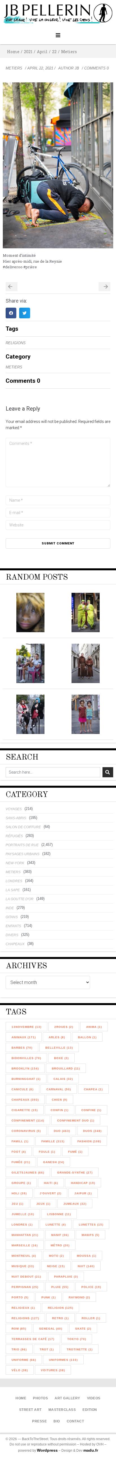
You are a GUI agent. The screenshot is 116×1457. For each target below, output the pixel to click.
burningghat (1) (26, 1078)
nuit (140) (86, 1266)
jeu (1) (17, 1203)
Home (13, 51)
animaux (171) (24, 1037)
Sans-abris (16, 818)
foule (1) (47, 1151)
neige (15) (56, 1266)
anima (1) (94, 1026)
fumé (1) (75, 1151)
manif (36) (60, 1235)
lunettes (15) (91, 1224)
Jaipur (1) (83, 1193)
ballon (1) (87, 1037)
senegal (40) (50, 1328)
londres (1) (22, 1224)
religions (16, 343)
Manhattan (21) (25, 1235)
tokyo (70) (76, 1339)
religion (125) (60, 1307)
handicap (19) (83, 1182)
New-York (15, 863)
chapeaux (15, 944)
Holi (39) (19, 1193)
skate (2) (83, 1328)
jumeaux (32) (74, 1203)
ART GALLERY (67, 1398)
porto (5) (20, 1297)
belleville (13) (59, 1047)
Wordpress (47, 1450)
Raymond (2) (79, 1297)
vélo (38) (20, 1370)
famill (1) (20, 1141)
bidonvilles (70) (26, 1058)
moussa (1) (86, 1255)
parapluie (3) (66, 1276)
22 (54, 51)
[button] (58, 35)
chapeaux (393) (25, 1099)
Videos (94, 1398)
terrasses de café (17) (33, 1339)
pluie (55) (59, 1287)
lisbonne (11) (59, 1214)
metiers (69, 51)
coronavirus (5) (26, 1130)
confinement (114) (28, 1120)
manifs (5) (90, 1235)
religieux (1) (23, 1307)
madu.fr (90, 1450)
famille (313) (52, 1141)
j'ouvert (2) (50, 1193)
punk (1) (48, 1297)
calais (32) (63, 1078)
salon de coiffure (23, 827)
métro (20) (60, 1245)
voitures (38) (53, 1370)
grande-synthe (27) (75, 1172)
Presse (39, 1421)
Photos (40, 1398)
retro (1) (60, 1318)
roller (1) (91, 1318)
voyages (14, 809)
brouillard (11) (66, 1068)
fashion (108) (89, 1141)
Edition (89, 1410)
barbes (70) (22, 1047)
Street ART (30, 1410)
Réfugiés (14, 836)
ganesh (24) (53, 1162)
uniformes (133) (63, 1359)
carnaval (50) (58, 1089)
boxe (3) (61, 1058)
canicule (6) (23, 1089)
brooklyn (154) (25, 1068)
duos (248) (92, 1130)
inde (10, 908)
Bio (56, 1421)
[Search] (107, 772)
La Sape (13, 890)
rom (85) (19, 1328)
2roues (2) (63, 1026)
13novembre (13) (26, 1026)
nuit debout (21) (26, 1276)
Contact (75, 1421)
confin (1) (59, 1110)
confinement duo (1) (75, 1120)
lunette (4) (56, 1224)
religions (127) (25, 1318)
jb (77, 68)
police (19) (91, 1287)
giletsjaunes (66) (28, 1172)
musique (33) (23, 1266)
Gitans (12, 917)
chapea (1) (93, 1089)
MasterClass (62, 1410)
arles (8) (57, 1037)
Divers (12, 935)
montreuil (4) (24, 1255)
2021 (28, 51)
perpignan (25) (25, 1287)
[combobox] (53, 772)
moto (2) (56, 1255)
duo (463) (62, 1130)
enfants (13, 926)
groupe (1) (21, 1182)
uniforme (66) (24, 1359)
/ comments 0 (95, 68)
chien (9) (59, 1099)
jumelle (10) (23, 1214)
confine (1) (91, 1110)
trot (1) (47, 1349)
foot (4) (19, 1151)
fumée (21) (21, 1162)
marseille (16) (25, 1245)
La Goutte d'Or (20, 899)
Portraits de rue (22, 845)
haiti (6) (51, 1182)
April (42, 51)
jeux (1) (43, 1203)
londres (14, 881)
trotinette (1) (80, 1349)
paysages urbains (22, 854)
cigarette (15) (25, 1110)
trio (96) (19, 1349)
